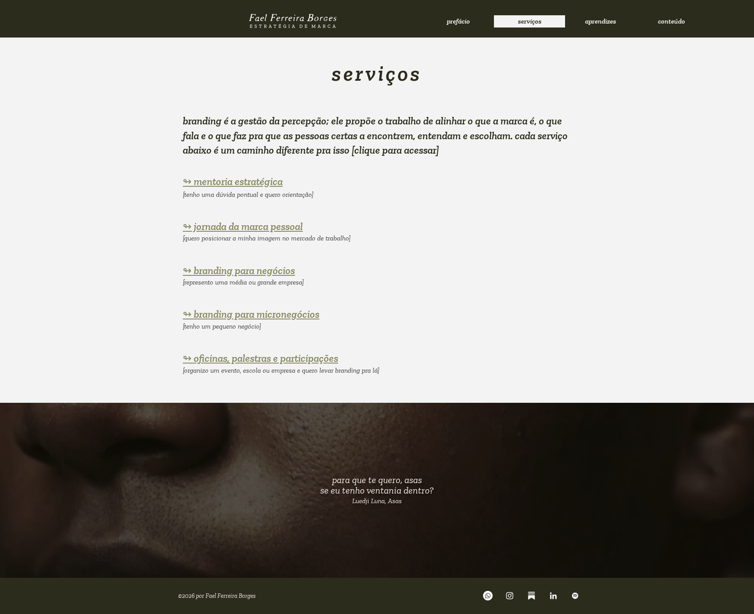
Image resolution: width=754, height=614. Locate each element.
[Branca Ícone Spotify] (575, 595)
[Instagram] (509, 595)
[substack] (531, 595)
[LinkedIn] (553, 595)
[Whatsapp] (488, 595)
